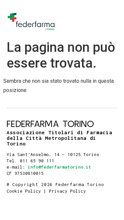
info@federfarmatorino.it (59, 167)
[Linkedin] (9, 177)
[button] (110, 21)
